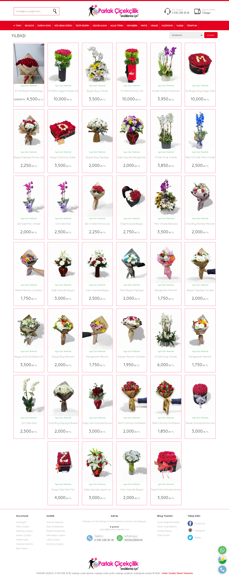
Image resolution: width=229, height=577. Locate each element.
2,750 (131, 231)
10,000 (63, 98)
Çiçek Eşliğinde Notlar (168, 522)
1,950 (132, 364)
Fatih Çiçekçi (22, 526)
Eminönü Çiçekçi (55, 544)
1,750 (29, 298)
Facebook (200, 523)
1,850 (166, 431)
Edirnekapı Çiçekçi (55, 535)
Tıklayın (206, 12)
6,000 (165, 364)
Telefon (98, 536)
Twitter (198, 537)
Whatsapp (130, 536)
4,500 (29, 98)
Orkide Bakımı (164, 531)
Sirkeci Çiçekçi (23, 535)
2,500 (200, 165)
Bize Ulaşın (21, 548)
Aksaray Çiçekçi (24, 531)
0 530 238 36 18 (180, 12)
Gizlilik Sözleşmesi (55, 531)
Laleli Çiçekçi (53, 539)
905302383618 (133, 538)
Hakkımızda (22, 539)
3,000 (63, 298)
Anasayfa (21, 522)
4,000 (63, 497)
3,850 (166, 165)
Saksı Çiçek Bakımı (167, 526)
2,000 (97, 165)
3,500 (97, 98)
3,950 (166, 98)
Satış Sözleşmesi (55, 526)
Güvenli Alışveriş (54, 522)
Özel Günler (163, 535)
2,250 (28, 165)
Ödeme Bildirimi (24, 544)
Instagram (200, 530)
